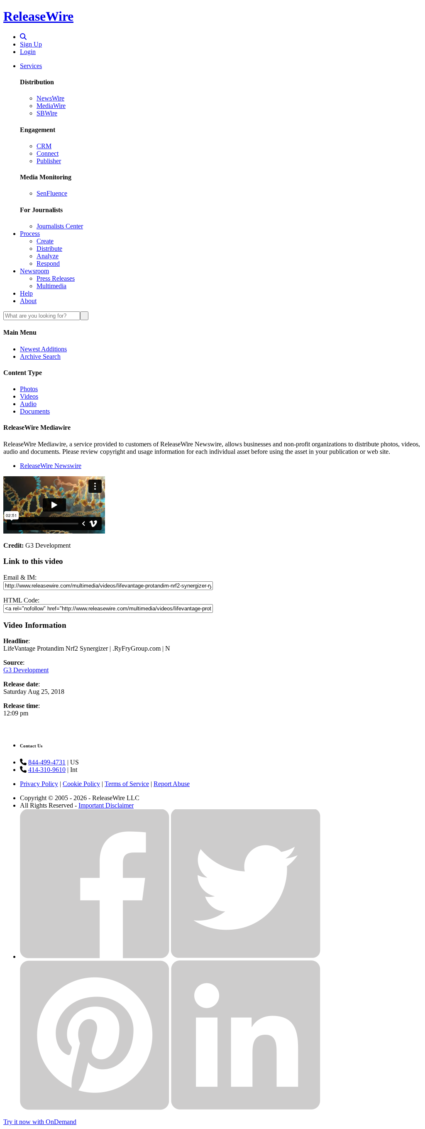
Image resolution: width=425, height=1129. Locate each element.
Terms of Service (127, 783)
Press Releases (56, 278)
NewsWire (50, 98)
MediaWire (51, 105)
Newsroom (34, 270)
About (28, 300)
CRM (44, 145)
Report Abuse (172, 783)
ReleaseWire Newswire (50, 465)
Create (45, 241)
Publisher (49, 160)
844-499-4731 (47, 762)
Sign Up (31, 44)
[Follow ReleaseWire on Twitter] (245, 956)
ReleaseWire (38, 16)
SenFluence (52, 193)
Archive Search (40, 356)
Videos (29, 396)
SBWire (47, 113)
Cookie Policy (81, 783)
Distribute (49, 248)
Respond (48, 263)
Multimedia (51, 285)
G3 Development (26, 669)
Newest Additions (43, 349)
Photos (29, 388)
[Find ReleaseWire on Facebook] (94, 956)
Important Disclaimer (106, 805)
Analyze (48, 256)
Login (28, 51)
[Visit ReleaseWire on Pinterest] (94, 1107)
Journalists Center (60, 226)
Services (31, 65)
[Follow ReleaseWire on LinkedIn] (245, 1107)
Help (26, 293)
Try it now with (39, 1121)
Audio (28, 403)
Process (30, 233)
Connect (48, 153)
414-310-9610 (47, 769)
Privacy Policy (39, 783)
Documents (35, 411)
